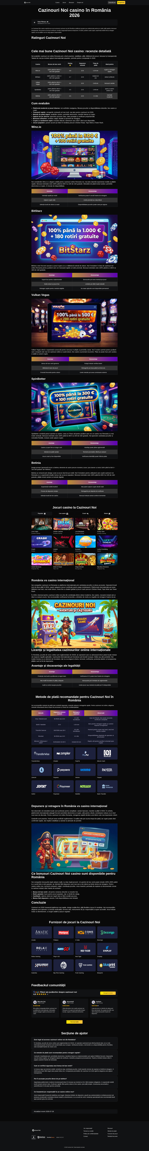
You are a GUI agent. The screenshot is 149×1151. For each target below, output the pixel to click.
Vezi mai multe (75, 1021)
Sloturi (106, 513)
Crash (84, 513)
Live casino (62, 513)
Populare (40, 513)
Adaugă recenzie (108, 993)
